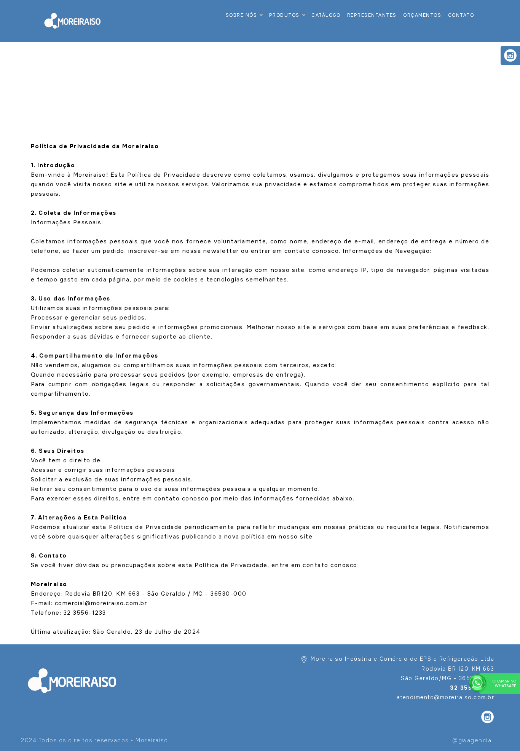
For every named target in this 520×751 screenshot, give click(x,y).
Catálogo (325, 15)
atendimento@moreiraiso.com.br (445, 697)
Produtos (284, 15)
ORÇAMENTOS (422, 15)
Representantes (372, 15)
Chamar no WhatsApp (504, 683)
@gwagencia (471, 740)
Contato (461, 15)
